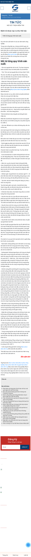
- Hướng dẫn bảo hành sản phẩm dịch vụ (11, 510)
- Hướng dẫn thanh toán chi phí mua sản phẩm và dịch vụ (15, 513)
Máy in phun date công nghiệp (19, 89)
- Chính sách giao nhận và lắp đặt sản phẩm (12, 521)
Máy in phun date (12, 54)
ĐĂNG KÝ (24, 447)
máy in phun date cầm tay (12, 365)
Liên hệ (26, 555)
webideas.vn (19, 538)
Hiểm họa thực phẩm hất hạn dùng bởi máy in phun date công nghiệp (15, 417)
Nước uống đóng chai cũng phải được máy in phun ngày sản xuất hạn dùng (15, 395)
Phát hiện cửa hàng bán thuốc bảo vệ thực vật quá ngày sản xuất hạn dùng (15, 389)
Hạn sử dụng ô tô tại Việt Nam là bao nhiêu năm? (16, 423)
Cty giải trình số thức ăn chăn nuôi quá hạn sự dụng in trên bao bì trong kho (15, 408)
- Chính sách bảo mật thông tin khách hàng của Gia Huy (14, 518)
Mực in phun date (13, 363)
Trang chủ (5, 555)
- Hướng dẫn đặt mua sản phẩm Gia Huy (11, 507)
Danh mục (15, 555)
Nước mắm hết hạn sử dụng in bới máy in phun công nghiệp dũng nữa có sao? (15, 405)
